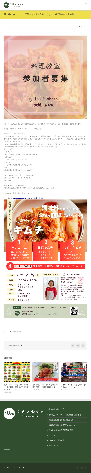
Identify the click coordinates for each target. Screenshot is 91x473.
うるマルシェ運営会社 (56, 440)
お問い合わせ (53, 445)
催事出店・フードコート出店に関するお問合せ (65, 415)
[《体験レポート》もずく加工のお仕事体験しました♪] (45, 372)
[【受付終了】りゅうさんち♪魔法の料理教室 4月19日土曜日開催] (17, 372)
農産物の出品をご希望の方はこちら (61, 420)
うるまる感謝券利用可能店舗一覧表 (61, 430)
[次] (85, 377)
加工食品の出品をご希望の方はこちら (62, 425)
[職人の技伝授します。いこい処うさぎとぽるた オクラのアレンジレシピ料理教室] (74, 372)
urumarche (8, 332)
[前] (5, 377)
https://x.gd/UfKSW (19, 198)
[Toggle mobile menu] (86, 4)
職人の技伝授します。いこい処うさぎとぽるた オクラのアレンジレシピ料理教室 (73, 387)
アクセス (52, 435)
